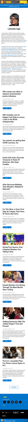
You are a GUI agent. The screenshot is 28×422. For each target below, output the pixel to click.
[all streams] (26, 420)
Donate (24, 2)
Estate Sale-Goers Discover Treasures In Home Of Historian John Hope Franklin (13, 160)
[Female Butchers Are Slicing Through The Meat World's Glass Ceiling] (13, 277)
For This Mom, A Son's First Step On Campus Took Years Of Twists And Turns (13, 211)
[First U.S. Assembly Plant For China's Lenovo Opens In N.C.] (13, 353)
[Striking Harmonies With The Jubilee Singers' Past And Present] (13, 313)
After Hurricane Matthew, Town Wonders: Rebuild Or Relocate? (13, 186)
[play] (2, 420)
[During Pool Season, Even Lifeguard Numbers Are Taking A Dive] (13, 239)
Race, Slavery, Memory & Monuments (11, 50)
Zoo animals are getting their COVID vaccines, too (14, 141)
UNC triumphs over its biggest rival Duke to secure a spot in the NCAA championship (13, 118)
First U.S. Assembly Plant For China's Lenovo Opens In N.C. (14, 363)
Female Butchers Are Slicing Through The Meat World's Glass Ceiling (14, 287)
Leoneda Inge (5, 99)
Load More (14, 387)
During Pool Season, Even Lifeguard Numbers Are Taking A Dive (13, 249)
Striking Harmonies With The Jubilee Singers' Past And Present (14, 323)
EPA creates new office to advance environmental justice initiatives (12, 94)
